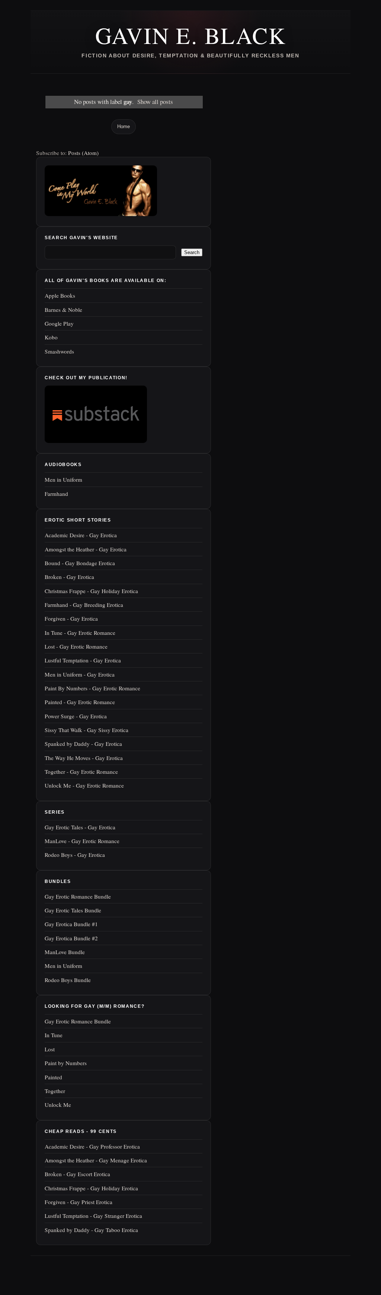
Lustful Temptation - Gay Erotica (83, 660)
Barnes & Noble (63, 309)
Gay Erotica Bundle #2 (71, 938)
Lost (50, 1049)
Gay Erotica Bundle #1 (71, 924)
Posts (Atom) (83, 152)
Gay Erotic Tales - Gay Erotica (80, 827)
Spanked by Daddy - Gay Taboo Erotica (91, 1230)
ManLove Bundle (65, 952)
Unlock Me (58, 1104)
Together (55, 1091)
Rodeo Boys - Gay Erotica (75, 854)
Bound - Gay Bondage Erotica (80, 563)
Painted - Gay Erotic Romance (80, 702)
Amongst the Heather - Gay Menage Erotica (96, 1160)
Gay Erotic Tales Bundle (73, 910)
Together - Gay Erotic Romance (81, 771)
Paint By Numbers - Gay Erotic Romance (92, 688)
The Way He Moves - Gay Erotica (84, 758)
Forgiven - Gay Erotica (71, 618)
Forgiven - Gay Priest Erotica (78, 1202)
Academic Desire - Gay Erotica (81, 535)
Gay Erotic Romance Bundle (78, 896)
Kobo (51, 337)
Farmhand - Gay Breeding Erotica (84, 604)
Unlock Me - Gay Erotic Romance (84, 785)
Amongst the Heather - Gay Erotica (86, 549)
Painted (53, 1077)
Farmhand (56, 493)
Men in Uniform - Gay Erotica (80, 674)
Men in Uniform (63, 479)
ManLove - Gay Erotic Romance (82, 841)
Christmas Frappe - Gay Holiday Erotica (91, 591)
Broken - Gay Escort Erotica (77, 1174)
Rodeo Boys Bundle (68, 980)
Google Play (59, 323)
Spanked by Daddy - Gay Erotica (83, 743)
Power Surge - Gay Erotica (76, 716)
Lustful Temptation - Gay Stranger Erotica (93, 1215)
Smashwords (59, 351)
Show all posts (155, 101)
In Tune (54, 1035)
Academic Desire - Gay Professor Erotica (92, 1146)
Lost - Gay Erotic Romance (76, 646)
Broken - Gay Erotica (69, 576)
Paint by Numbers (66, 1063)
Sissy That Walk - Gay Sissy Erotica (86, 730)
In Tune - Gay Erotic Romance (80, 632)
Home (123, 126)
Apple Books (60, 295)
